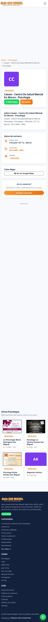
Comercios (5, 527)
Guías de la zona (7, 590)
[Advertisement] (24, 32)
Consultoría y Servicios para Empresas (15, 523)
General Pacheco (7, 574)
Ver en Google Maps (25, 173)
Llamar (27, 102)
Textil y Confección (8, 536)
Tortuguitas (5, 577)
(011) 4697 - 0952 (16, 150)
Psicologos (13, 60)
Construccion (6, 533)
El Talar (4, 580)
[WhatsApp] (43, 617)
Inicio (3, 60)
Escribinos (7, 514)
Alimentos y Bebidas (9, 530)
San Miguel (5, 558)
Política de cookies (8, 602)
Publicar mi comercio (9, 593)
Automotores (6, 545)
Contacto (4, 599)
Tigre (3, 562)
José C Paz (5, 568)
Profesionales (6, 539)
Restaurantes (6, 542)
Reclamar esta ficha (24, 193)
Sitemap (4, 606)
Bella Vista (5, 565)
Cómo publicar (7, 596)
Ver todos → (6, 549)
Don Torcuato (6, 571)
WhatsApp (12, 102)
